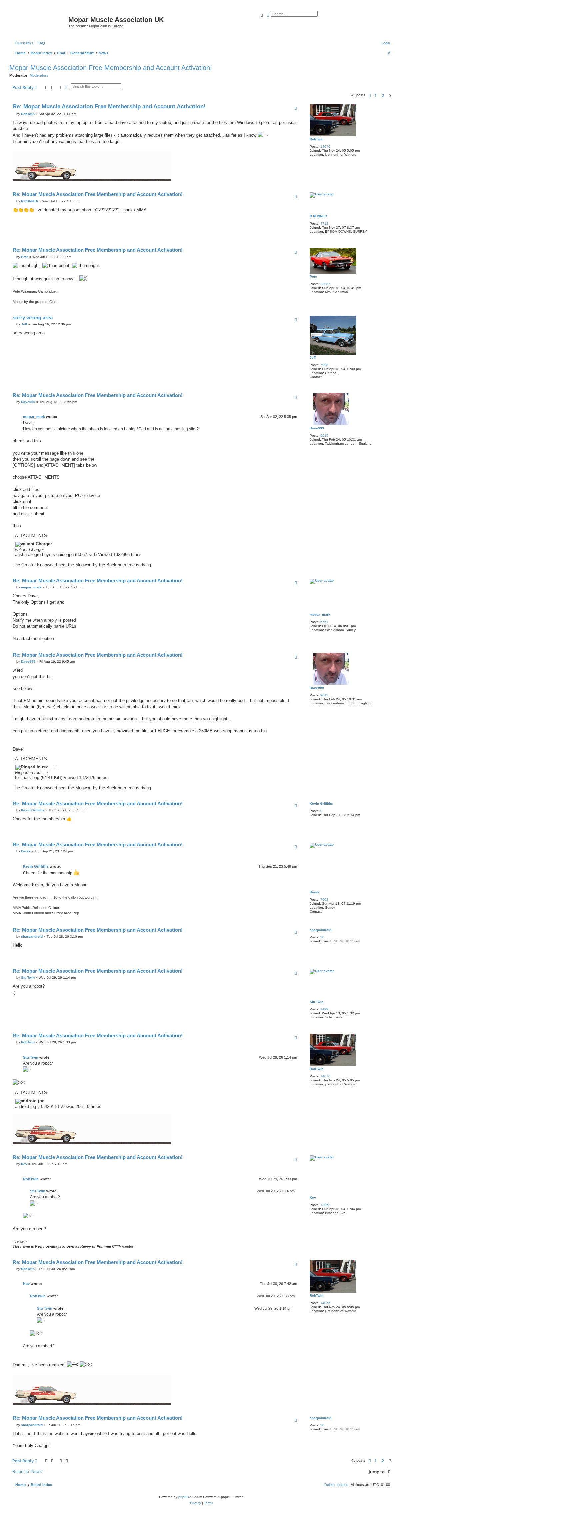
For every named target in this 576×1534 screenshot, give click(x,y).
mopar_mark (34, 417)
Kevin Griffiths (321, 803)
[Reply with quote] (295, 108)
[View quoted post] (59, 417)
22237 (325, 284)
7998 (324, 365)
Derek (314, 892)
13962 (325, 1205)
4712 (324, 223)
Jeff (313, 357)
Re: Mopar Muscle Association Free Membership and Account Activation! (109, 106)
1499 (324, 1009)
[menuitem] (40, 43)
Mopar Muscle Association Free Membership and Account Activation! (110, 67)
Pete (313, 276)
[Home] (39, 21)
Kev (313, 1197)
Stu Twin (316, 1002)
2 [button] (383, 95)
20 (322, 937)
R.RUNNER (318, 216)
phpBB (183, 1497)
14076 (325, 146)
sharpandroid (320, 930)
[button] (369, 95)
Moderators (39, 75)
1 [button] (375, 95)
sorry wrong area (33, 317)
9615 (324, 435)
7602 (324, 899)
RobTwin (316, 139)
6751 (324, 622)
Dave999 (317, 428)
